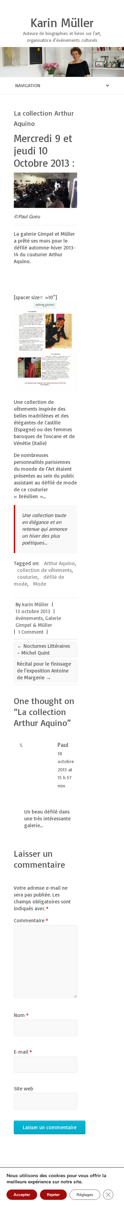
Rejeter (53, 1194)
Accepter (21, 1194)
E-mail (23, 1052)
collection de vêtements (44, 570)
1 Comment (30, 632)
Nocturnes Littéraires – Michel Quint (43, 649)
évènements (29, 618)
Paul (63, 744)
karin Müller (35, 604)
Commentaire (31, 920)
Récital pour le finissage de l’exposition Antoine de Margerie (44, 670)
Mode (39, 584)
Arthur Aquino (59, 563)
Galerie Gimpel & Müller (38, 621)
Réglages (84, 1194)
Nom (21, 1015)
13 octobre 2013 (33, 611)
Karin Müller (62, 22)
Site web (23, 1088)
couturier (27, 577)
